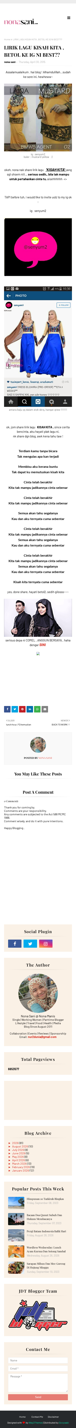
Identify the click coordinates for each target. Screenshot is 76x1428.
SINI (42, 644)
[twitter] (30, 944)
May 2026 (18, 1156)
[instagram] (45, 944)
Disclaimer (53, 1416)
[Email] (61, 944)
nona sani (9, 62)
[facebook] (14, 944)
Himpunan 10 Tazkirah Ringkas (45, 1198)
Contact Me (37, 1416)
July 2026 (18, 1150)
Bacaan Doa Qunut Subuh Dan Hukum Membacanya (44, 1217)
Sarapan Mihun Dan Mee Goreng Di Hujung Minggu (46, 1265)
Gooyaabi (64, 1422)
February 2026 (21, 1167)
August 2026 (20, 1146)
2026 (15, 1143)
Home (7, 39)
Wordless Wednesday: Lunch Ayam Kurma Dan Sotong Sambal (46, 1249)
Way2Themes (36, 1422)
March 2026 (19, 1163)
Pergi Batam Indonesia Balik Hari (46, 1231)
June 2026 (19, 1153)
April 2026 (19, 1160)
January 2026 (21, 1170)
